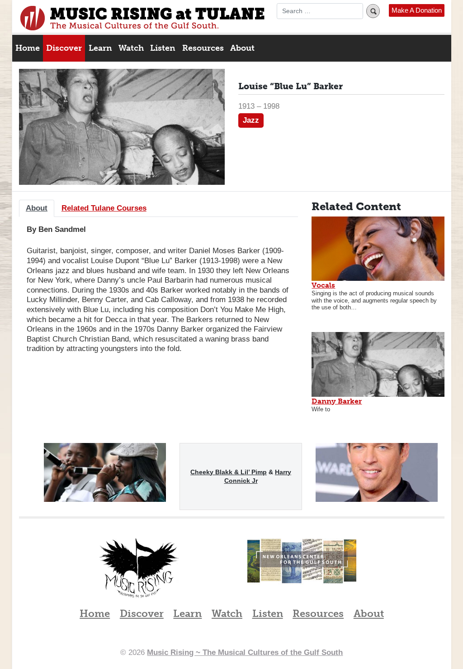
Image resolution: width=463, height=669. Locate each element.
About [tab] (36, 207)
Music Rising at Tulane (139, 568)
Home (27, 48)
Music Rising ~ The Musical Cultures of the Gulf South (142, 18)
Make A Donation (417, 10)
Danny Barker (337, 401)
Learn (100, 48)
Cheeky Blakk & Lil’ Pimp (228, 472)
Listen (162, 48)
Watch (131, 48)
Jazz (251, 120)
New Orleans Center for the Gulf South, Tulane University (301, 570)
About (242, 48)
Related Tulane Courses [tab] (103, 207)
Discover (64, 48)
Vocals (323, 285)
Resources (203, 48)
